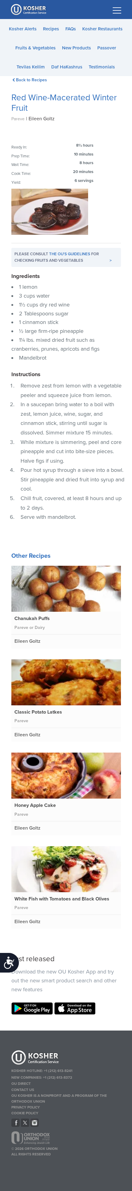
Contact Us (22, 1090)
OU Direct (21, 1083)
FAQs (70, 29)
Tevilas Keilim (31, 67)
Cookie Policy (24, 1113)
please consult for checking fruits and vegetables (63, 257)
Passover (106, 48)
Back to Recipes (31, 80)
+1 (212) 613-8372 (57, 1077)
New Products (76, 48)
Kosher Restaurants (102, 29)
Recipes (51, 29)
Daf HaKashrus (66, 67)
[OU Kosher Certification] (29, 9)
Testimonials (102, 67)
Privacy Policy (25, 1107)
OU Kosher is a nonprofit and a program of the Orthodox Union (59, 1098)
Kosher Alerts (23, 29)
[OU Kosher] (66, 1058)
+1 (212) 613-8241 (58, 1071)
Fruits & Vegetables (35, 48)
